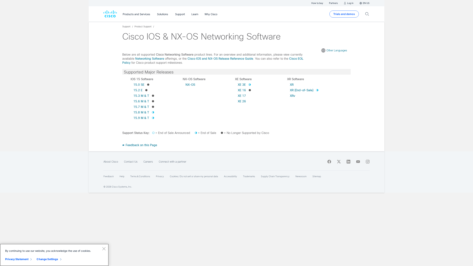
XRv (292, 95)
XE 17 (242, 95)
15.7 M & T (141, 106)
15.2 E (137, 90)
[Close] (104, 248)
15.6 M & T (141, 101)
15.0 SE (138, 84)
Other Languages (336, 50)
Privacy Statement (16, 259)
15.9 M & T (141, 118)
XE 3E (242, 84)
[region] (54, 255)
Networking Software (149, 58)
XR (292, 84)
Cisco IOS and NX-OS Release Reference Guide (220, 58)
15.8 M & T (141, 112)
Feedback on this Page (141, 145)
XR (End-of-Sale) (301, 90)
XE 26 (242, 101)
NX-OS (190, 84)
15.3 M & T (141, 95)
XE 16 (242, 90)
